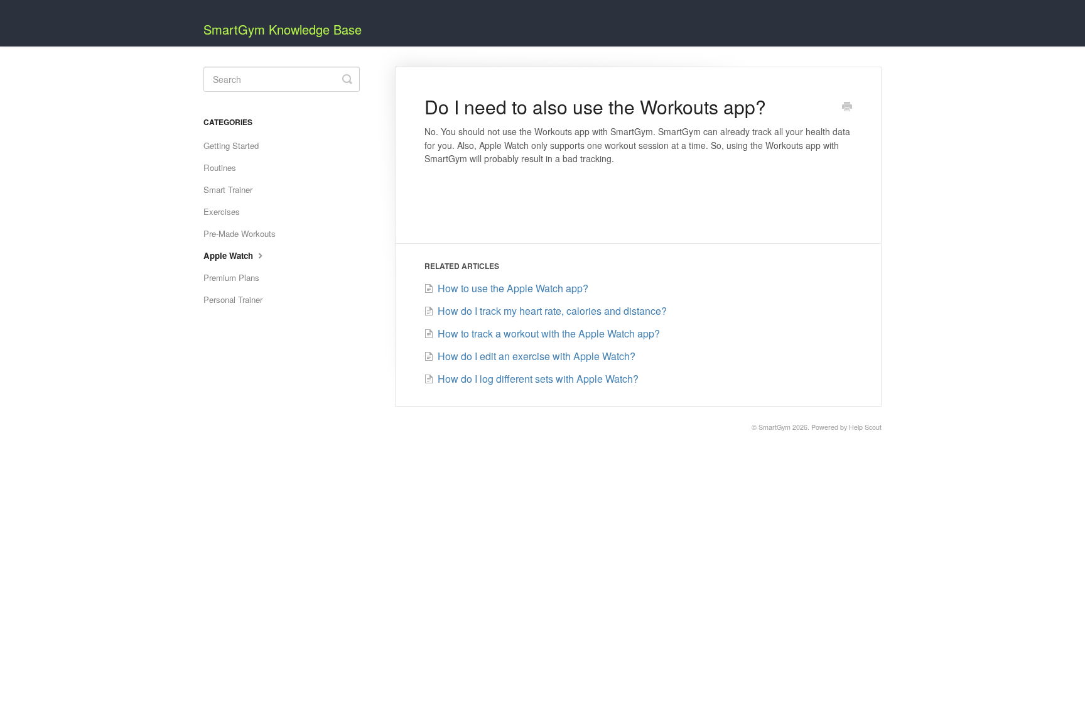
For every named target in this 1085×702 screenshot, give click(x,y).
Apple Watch (229, 255)
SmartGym (774, 427)
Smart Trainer (227, 189)
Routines (219, 167)
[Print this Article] (847, 107)
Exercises (221, 211)
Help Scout (865, 427)
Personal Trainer (232, 299)
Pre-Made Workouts (239, 233)
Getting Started (231, 145)
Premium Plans (231, 277)
